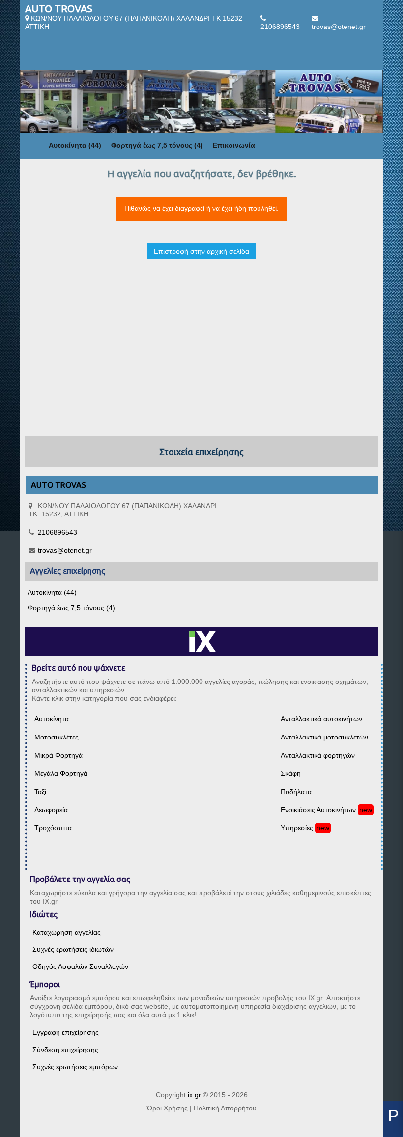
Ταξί (40, 792)
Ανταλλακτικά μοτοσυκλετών (324, 737)
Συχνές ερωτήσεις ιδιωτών (73, 949)
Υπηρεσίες (297, 828)
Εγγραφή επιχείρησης (65, 1032)
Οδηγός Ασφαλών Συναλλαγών (80, 966)
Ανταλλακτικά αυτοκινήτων (321, 719)
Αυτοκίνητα (51, 719)
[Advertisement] (201, 336)
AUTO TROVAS (58, 8)
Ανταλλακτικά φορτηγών (318, 755)
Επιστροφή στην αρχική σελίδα (201, 251)
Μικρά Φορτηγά (58, 755)
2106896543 (280, 26)
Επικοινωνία (234, 145)
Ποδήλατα (296, 792)
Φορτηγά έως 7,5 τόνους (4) (157, 145)
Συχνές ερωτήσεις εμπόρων (75, 1067)
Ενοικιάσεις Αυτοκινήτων (318, 810)
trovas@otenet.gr (339, 26)
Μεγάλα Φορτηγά (60, 773)
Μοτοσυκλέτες (56, 737)
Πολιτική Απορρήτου (225, 1108)
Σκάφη (291, 773)
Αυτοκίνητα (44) (75, 145)
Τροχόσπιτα (53, 828)
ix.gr (194, 1095)
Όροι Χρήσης (167, 1108)
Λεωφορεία (51, 810)
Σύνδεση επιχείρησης (65, 1049)
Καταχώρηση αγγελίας (66, 932)
